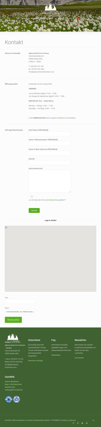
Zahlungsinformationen (14, 390)
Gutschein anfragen (35, 361)
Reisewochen (10, 387)
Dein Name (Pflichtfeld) (38, 130)
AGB (13, 420)
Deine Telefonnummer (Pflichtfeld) (43, 140)
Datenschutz (53, 200)
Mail (60, 118)
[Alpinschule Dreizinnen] (50, 7)
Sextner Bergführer (12, 381)
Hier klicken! (79, 358)
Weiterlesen (55, 355)
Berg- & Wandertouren (13, 384)
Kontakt (8, 420)
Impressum (21, 420)
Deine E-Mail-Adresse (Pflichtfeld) (43, 149)
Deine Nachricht (35, 168)
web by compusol (69, 420)
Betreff (32, 159)
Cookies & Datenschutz (35, 420)
